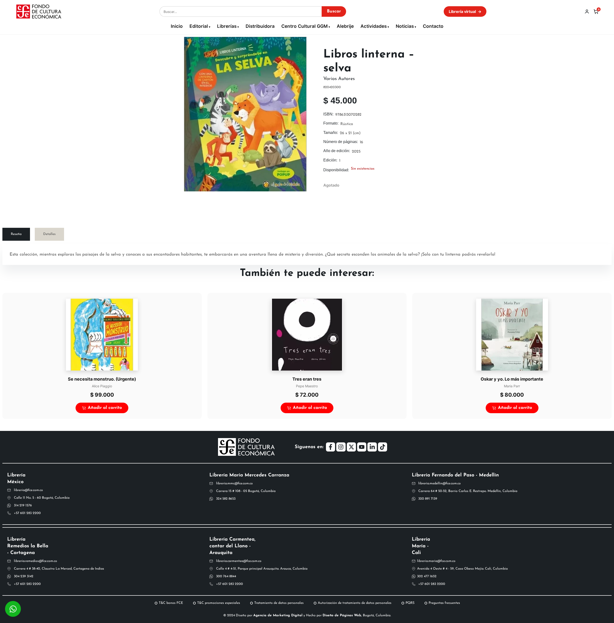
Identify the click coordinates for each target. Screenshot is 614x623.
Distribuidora (260, 26)
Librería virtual (465, 11)
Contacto (433, 26)
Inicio (177, 26)
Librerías (226, 26)
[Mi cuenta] (587, 11)
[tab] (16, 234)
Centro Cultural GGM (304, 26)
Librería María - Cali (421, 546)
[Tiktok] (382, 447)
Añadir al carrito (105, 408)
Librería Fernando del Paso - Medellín (455, 475)
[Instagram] (340, 447)
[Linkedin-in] (372, 447)
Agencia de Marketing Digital (277, 615)
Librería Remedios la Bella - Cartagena (27, 546)
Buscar (334, 11)
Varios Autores (339, 78)
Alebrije (345, 26)
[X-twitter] (351, 447)
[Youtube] (361, 447)
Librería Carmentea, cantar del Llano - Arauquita (232, 546)
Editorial (198, 26)
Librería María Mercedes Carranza (249, 475)
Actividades (373, 26)
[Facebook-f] (330, 447)
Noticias (405, 26)
